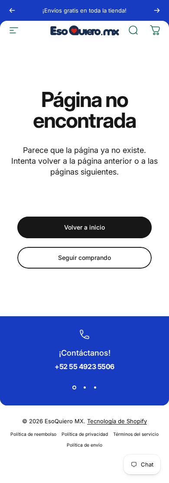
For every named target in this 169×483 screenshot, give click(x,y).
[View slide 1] (74, 387)
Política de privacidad (85, 434)
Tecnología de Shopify (117, 421)
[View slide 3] (95, 387)
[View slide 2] (84, 387)
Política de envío (84, 445)
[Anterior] (12, 10)
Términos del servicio (136, 434)
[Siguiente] (156, 10)
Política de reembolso (33, 434)
